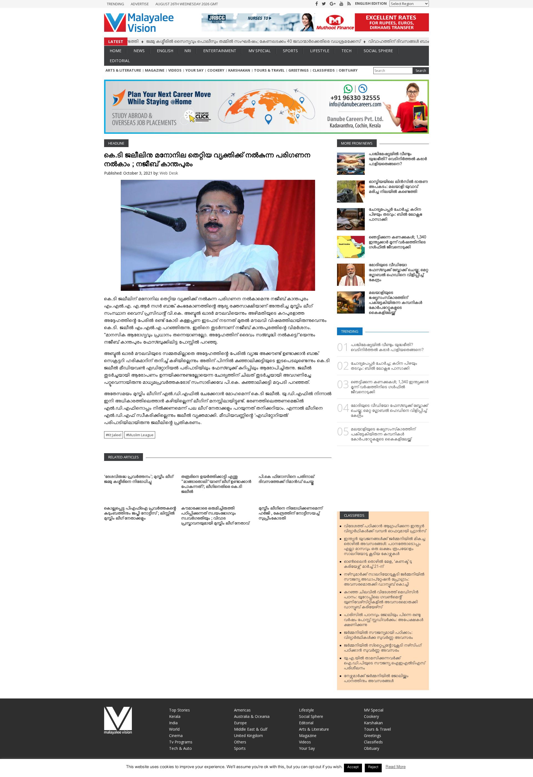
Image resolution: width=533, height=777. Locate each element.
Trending (115, 3)
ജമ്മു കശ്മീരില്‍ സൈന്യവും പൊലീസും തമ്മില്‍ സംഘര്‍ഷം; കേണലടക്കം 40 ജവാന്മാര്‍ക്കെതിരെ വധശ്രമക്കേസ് (230, 42)
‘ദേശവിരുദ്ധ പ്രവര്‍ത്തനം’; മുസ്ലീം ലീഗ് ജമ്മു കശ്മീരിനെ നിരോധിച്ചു (138, 480)
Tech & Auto (180, 748)
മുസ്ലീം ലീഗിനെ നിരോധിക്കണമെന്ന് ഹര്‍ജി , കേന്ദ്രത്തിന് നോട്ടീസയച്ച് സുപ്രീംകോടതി (291, 514)
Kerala (174, 716)
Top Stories (179, 710)
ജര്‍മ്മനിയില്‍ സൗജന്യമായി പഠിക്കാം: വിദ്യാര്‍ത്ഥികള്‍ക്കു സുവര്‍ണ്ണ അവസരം (378, 636)
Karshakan (239, 70)
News (139, 50)
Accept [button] (353, 767)
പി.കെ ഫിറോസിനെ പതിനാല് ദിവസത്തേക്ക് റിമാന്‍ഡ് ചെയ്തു (286, 480)
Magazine (154, 70)
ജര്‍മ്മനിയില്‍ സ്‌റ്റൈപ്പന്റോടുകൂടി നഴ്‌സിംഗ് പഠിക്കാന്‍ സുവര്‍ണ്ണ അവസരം (382, 649)
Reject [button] (373, 767)
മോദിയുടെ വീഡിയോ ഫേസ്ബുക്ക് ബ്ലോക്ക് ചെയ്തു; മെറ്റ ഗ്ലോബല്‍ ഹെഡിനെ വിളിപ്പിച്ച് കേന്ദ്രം (398, 274)
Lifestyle (319, 50)
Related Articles (123, 457)
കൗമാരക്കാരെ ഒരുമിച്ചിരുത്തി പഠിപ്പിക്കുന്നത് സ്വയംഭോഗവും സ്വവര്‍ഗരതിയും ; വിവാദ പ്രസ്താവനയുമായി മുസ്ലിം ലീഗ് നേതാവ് (215, 517)
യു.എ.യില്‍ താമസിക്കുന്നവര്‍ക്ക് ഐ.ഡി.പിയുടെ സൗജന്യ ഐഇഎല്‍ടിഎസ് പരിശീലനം (384, 664)
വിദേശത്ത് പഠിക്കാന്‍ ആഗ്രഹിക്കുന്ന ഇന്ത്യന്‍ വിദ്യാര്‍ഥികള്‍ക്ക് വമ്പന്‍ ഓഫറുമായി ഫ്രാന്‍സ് (385, 530)
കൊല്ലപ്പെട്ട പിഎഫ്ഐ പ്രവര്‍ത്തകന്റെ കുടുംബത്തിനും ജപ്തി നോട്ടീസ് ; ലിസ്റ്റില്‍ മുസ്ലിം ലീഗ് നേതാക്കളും (140, 514)
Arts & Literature (123, 70)
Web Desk (169, 173)
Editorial (120, 60)
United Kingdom (248, 735)
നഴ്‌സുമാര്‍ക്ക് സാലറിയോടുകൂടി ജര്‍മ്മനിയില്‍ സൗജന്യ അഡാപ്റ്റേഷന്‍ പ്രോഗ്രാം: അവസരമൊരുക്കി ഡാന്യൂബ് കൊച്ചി (384, 580)
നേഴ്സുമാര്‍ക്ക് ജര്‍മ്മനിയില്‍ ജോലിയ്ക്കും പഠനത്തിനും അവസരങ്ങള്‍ (376, 680)
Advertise (140, 3)
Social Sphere (378, 50)
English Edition (371, 3)
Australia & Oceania (252, 716)
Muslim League (141, 434)
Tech (346, 50)
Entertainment (219, 50)
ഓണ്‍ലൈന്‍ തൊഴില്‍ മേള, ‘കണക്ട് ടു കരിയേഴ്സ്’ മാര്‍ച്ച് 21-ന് (378, 565)
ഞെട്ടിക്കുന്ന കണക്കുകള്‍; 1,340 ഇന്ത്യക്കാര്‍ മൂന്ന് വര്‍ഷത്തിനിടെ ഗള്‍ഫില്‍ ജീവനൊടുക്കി (397, 243)
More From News (357, 143)
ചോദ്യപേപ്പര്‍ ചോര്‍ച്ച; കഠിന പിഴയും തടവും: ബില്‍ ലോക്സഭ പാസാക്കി (395, 215)
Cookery (215, 70)
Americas (242, 710)
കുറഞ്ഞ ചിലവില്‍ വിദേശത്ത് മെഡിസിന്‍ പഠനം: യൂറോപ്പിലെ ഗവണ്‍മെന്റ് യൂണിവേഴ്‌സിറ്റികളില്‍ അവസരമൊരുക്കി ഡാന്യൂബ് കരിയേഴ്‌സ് (381, 601)
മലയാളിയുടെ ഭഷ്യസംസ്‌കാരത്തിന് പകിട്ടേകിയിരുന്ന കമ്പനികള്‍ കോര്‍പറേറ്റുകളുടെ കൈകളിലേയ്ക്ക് (395, 303)
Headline (116, 143)
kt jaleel (114, 434)
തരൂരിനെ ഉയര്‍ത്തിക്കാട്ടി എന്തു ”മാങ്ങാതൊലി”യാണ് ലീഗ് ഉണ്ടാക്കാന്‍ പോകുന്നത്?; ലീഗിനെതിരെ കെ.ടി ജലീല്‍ (216, 485)
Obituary (348, 70)
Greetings (298, 70)
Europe (240, 722)
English (165, 50)
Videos (175, 70)
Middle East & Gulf (250, 729)
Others (240, 742)
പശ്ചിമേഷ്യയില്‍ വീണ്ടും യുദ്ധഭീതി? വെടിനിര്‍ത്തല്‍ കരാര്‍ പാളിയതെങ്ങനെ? (398, 160)
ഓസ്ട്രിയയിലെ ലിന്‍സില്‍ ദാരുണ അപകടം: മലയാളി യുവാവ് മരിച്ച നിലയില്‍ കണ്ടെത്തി (398, 187)
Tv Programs (180, 742)
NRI (187, 50)
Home (115, 50)
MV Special (259, 50)
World (174, 729)
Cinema (176, 735)
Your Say (194, 70)
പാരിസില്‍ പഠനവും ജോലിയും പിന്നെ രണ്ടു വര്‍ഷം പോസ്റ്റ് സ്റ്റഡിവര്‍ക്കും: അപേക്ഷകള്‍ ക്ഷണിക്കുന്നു (383, 621)
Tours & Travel (269, 70)
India (173, 722)
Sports (290, 50)
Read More (396, 768)
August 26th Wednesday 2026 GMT (186, 3)
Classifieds (324, 70)
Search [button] (421, 70)
